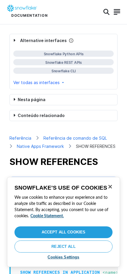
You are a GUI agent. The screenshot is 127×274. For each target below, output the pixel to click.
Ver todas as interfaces (36, 82)
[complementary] (63, 61)
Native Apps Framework (40, 146)
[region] (63, 222)
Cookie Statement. (47, 216)
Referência (20, 138)
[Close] (110, 186)
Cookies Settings (63, 257)
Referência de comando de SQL (75, 138)
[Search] (106, 12)
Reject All (63, 246)
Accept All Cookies (63, 232)
